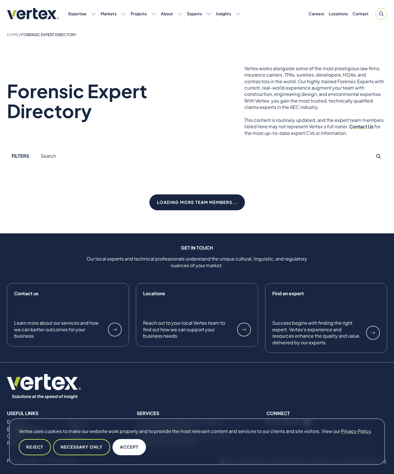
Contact (360, 13)
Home (12, 34)
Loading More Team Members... (197, 202)
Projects (139, 13)
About (167, 13)
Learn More (115, 330)
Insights (223, 13)
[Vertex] (33, 13)
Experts (194, 13)
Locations (338, 13)
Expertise (77, 13)
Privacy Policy (356, 431)
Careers (316, 13)
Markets (109, 13)
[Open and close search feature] (381, 14)
